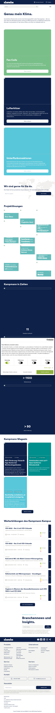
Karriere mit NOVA (32, 666)
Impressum (6, 696)
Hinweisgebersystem (9, 704)
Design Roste (6, 652)
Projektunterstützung (8, 666)
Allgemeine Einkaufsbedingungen (12, 699)
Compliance (7, 707)
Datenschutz (7, 701)
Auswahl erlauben (27, 372)
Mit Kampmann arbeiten (34, 669)
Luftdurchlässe (7, 650)
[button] (50, 6)
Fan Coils (6, 649)
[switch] (21, 363)
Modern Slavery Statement (11, 706)
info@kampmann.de (41, 678)
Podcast (42, 652)
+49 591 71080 (16, 678)
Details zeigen (47, 367)
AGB (5, 698)
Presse (30, 652)
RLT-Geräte (18, 650)
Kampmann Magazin (45, 650)
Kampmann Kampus (8, 664)
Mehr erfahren (27, 71)
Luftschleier (18, 652)
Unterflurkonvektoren (8, 647)
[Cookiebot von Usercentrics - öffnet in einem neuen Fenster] (47, 340)
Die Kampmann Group (33, 647)
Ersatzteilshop (7, 671)
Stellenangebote (32, 668)
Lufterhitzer (18, 647)
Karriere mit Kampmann (34, 664)
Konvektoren (6, 654)
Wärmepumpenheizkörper (21, 649)
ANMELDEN (44, 687)
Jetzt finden (44, 193)
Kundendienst (7, 668)
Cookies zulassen (45, 372)
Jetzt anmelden (48, 626)
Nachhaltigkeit (32, 650)
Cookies (6, 703)
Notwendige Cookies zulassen (10, 372)
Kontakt (5, 669)
